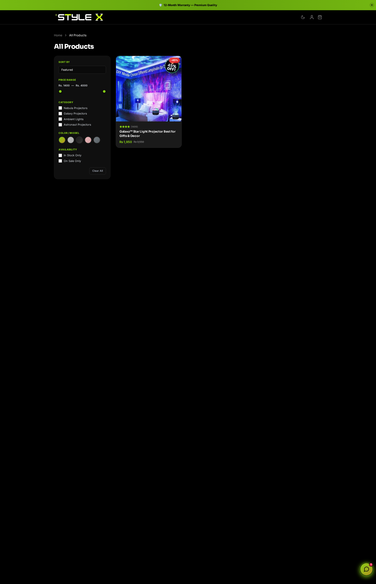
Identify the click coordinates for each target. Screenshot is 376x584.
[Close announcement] (371, 5)
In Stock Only (72, 155)
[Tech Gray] (96, 139)
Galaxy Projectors (75, 113)
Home (58, 35)
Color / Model (69, 133)
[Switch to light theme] (303, 17)
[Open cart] (320, 17)
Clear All (97, 170)
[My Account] (311, 17)
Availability (68, 149)
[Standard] (62, 139)
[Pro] (79, 139)
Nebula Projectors (75, 108)
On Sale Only (72, 161)
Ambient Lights (74, 119)
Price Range (67, 79)
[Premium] (70, 139)
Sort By (64, 62)
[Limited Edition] (88, 139)
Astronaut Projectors (77, 124)
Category (66, 102)
